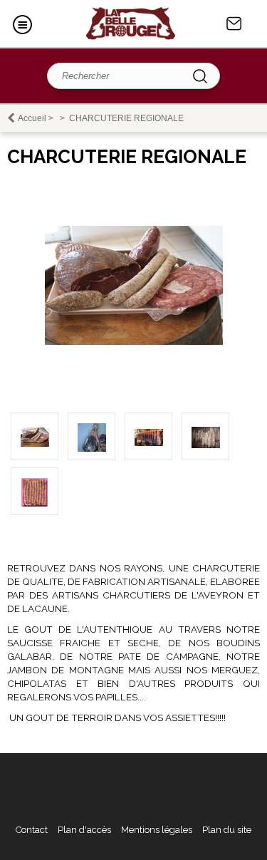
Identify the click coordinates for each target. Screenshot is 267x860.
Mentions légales (156, 829)
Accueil (32, 118)
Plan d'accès (84, 829)
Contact (234, 23)
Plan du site (226, 829)
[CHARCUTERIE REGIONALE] (134, 341)
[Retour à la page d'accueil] (130, 23)
